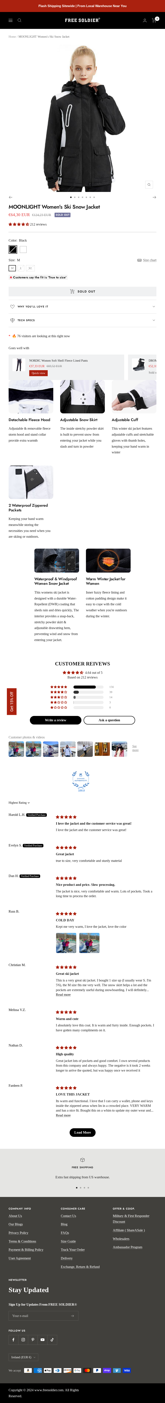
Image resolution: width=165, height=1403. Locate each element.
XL (30, 268)
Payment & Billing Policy (26, 1250)
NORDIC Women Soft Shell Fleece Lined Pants (58, 360)
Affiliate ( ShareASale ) (129, 1230)
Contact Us (68, 1216)
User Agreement (20, 1258)
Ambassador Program (127, 1247)
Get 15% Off (11, 701)
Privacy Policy (18, 1233)
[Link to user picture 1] (66, 943)
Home (12, 36)
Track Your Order (73, 1250)
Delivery (67, 1258)
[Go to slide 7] (94, 197)
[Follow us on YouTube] (42, 1340)
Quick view (38, 373)
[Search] (19, 20)
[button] (19, 224)
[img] (66, 817)
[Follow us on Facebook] (13, 1340)
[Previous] (10, 197)
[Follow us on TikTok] (52, 1340)
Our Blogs (16, 1224)
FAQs (65, 1233)
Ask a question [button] (109, 720)
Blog (64, 1224)
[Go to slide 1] (71, 197)
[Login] (145, 20)
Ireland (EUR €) (21, 1357)
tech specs (26, 320)
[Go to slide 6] (90, 197)
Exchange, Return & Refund (80, 1267)
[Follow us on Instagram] (23, 1340)
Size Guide (68, 1241)
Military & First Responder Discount (131, 1219)
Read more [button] (63, 994)
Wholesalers (121, 1239)
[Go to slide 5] (86, 197)
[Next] (154, 197)
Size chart (149, 260)
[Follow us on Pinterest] (33, 1340)
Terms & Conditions (22, 1241)
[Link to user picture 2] (89, 943)
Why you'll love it (33, 307)
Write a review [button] (55, 720)
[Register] (72, 1316)
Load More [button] (82, 1132)
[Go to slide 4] (82, 197)
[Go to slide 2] (74, 197)
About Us (15, 1216)
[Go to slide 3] (78, 197)
